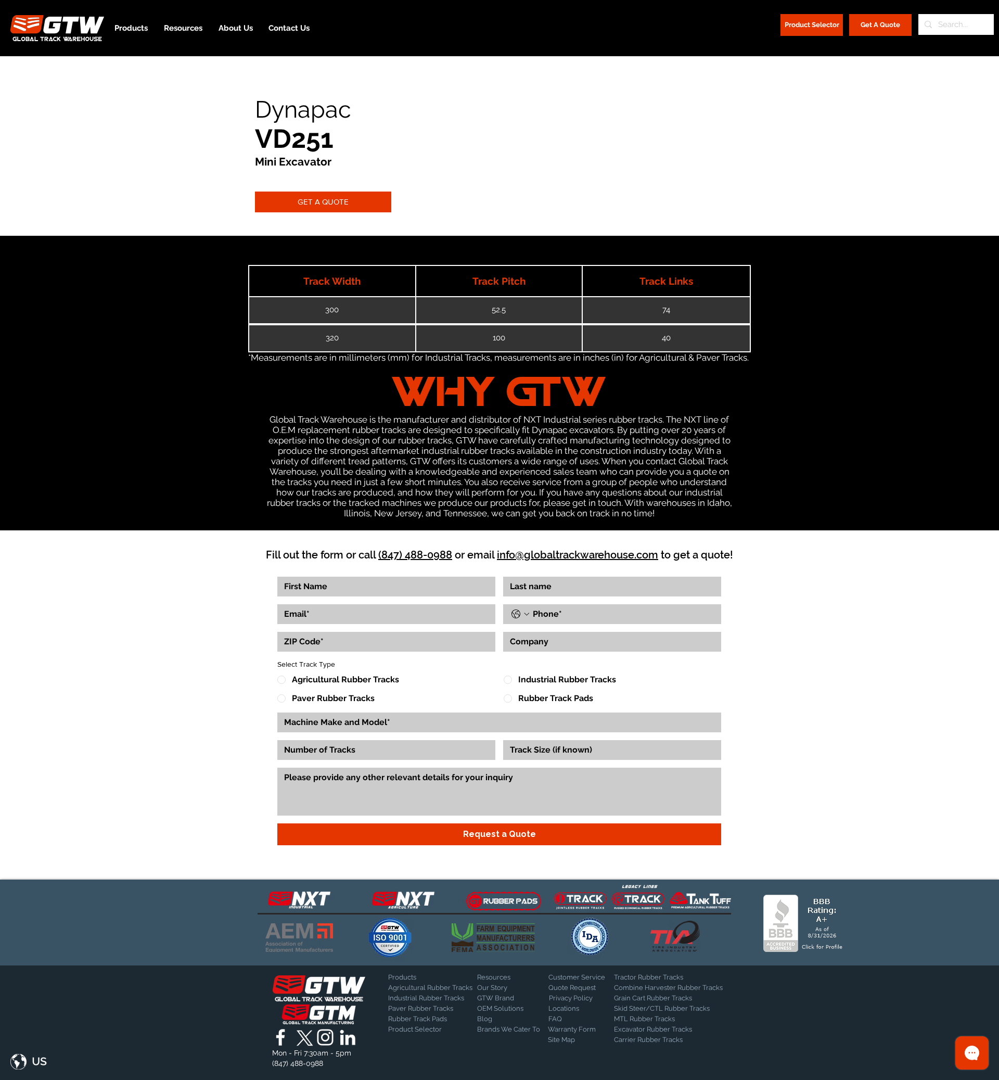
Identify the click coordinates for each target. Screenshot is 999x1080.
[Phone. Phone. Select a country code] (520, 614)
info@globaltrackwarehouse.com (577, 555)
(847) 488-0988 (415, 555)
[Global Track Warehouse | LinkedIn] (347, 1037)
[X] (303, 1037)
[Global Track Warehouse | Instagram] (325, 1037)
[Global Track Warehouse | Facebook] (280, 1037)
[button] (28, 1062)
